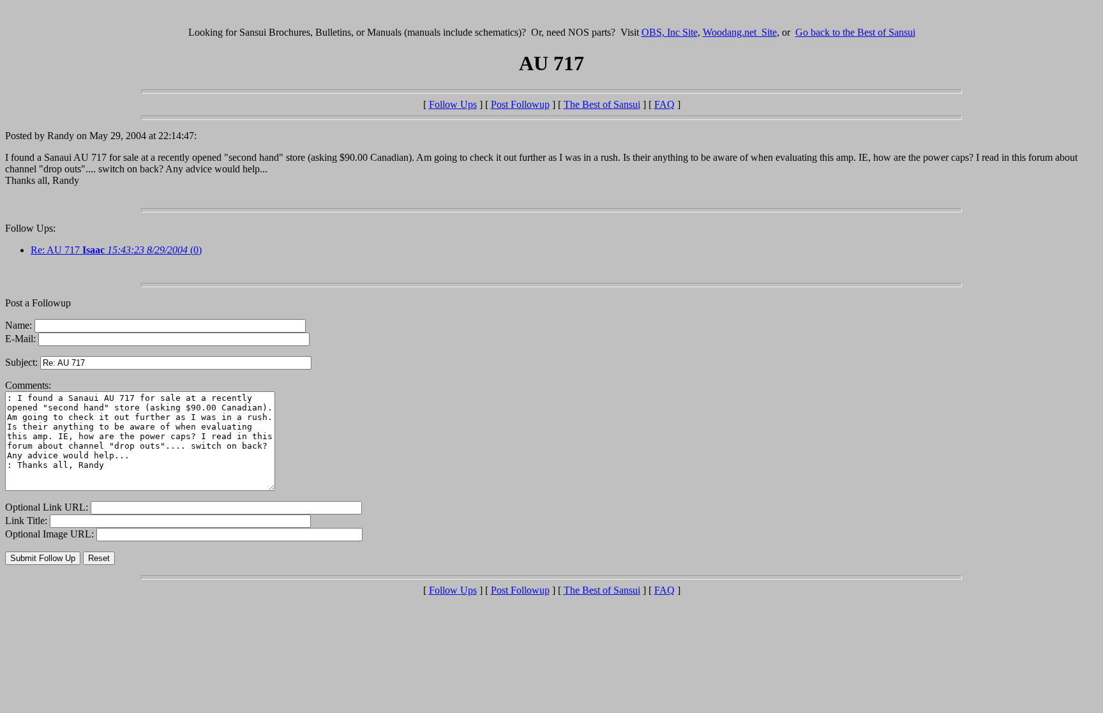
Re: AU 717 (56, 249)
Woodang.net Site (740, 32)
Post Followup (520, 104)
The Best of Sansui (602, 104)
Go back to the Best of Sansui (855, 32)
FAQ (664, 104)
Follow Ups (453, 104)
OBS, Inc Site (670, 32)
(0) (142, 249)
